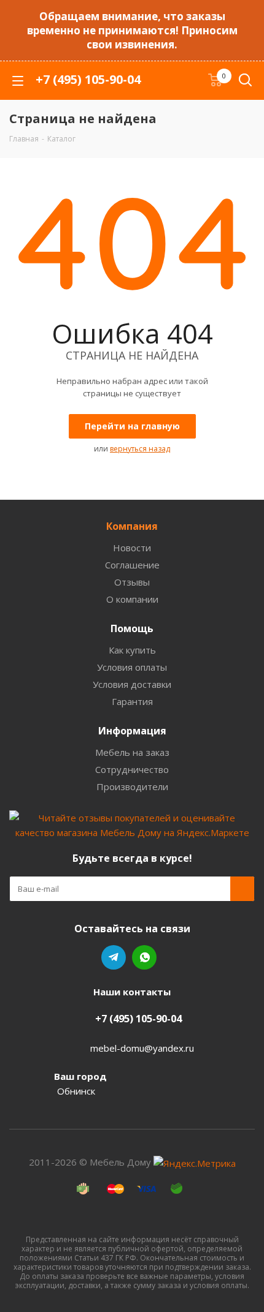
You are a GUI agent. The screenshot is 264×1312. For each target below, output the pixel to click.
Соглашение (132, 565)
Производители (132, 786)
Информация (132, 730)
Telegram (113, 957)
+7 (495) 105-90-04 (88, 79)
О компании (132, 599)
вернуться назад (140, 448)
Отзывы (132, 582)
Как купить (132, 650)
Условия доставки (132, 684)
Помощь (132, 628)
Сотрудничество (132, 769)
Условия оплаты (132, 667)
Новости (132, 547)
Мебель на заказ (132, 752)
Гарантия (132, 701)
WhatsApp (144, 957)
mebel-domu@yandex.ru (142, 1048)
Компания (132, 526)
